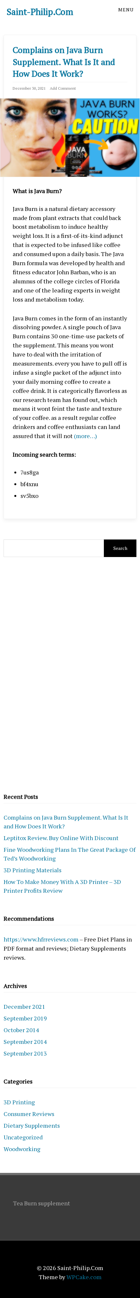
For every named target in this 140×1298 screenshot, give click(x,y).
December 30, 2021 (29, 88)
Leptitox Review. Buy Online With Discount (61, 838)
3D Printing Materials (33, 870)
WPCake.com (84, 1277)
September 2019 (25, 1018)
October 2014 (21, 1030)
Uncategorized (23, 1137)
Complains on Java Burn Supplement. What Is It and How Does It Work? (64, 61)
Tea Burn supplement (41, 1203)
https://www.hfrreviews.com (41, 939)
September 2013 (25, 1053)
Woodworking (22, 1149)
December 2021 (24, 1006)
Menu (125, 9)
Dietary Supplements (32, 1125)
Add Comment (63, 88)
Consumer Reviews (29, 1114)
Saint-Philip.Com (40, 12)
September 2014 (25, 1041)
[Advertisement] (70, 674)
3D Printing (19, 1102)
